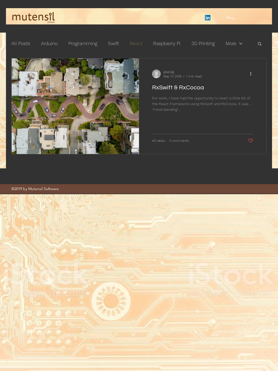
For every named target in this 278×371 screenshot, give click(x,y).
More (231, 43)
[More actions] (252, 74)
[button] (259, 44)
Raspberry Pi (167, 43)
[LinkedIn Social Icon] (207, 17)
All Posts (20, 43)
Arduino (49, 43)
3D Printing (203, 43)
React (136, 43)
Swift (113, 43)
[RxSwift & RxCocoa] (75, 106)
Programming (82, 43)
